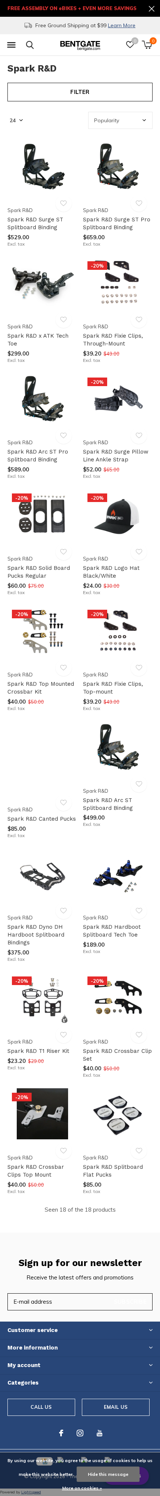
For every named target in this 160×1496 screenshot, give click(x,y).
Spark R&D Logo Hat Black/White (111, 572)
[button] (11, 45)
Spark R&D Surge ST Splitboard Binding (35, 223)
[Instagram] (80, 1433)
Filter (79, 91)
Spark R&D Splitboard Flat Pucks (113, 1171)
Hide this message (108, 1474)
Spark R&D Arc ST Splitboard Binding (108, 804)
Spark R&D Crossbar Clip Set (117, 1055)
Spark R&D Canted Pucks (41, 818)
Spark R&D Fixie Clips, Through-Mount (113, 339)
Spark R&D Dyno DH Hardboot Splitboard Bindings (35, 935)
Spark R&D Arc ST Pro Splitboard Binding (37, 455)
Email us (116, 1407)
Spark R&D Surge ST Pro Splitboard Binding (116, 223)
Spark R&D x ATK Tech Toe (37, 339)
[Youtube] (99, 1433)
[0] (147, 45)
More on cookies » (82, 1488)
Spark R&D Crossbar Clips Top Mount (35, 1171)
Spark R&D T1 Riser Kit (38, 1051)
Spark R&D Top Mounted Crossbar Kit (40, 688)
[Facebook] (61, 1433)
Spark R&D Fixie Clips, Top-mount (113, 688)
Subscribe (130, 1301)
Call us (41, 1407)
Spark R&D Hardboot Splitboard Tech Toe (112, 931)
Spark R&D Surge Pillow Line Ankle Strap (115, 455)
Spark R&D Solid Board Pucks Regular (38, 572)
